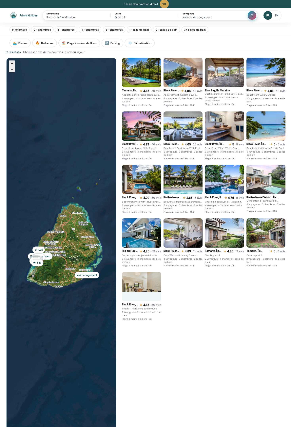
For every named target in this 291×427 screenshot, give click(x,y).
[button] (88, 276)
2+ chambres (42, 29)
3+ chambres (66, 29)
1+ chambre (19, 29)
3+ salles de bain (195, 29)
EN (276, 15)
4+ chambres (90, 29)
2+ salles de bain (166, 29)
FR (267, 15)
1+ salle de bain (139, 29)
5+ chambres (114, 29)
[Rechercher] (252, 15)
